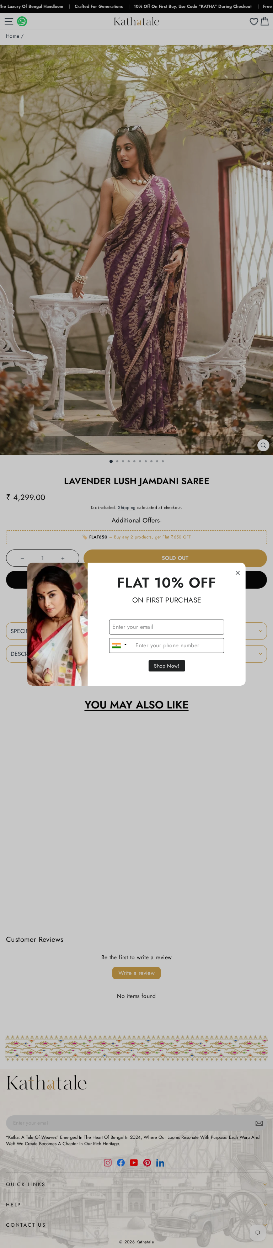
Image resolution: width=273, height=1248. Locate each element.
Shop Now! (166, 665)
